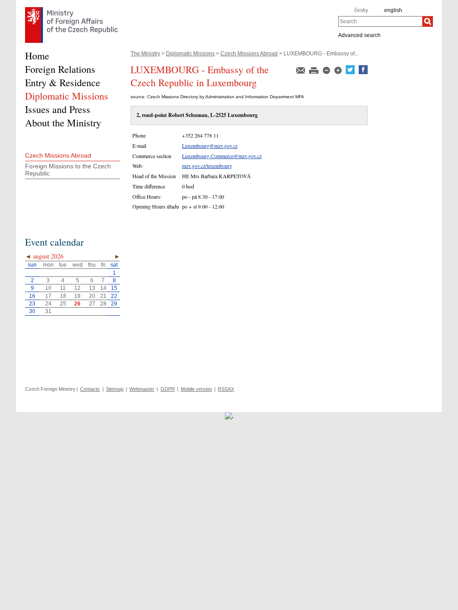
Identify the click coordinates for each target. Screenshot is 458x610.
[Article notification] (301, 72)
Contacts (90, 389)
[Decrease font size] (326, 72)
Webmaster (141, 389)
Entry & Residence (62, 82)
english (393, 10)
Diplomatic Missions (190, 53)
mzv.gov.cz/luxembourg (207, 165)
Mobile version (196, 389)
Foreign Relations (60, 69)
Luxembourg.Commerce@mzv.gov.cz (222, 155)
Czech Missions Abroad (249, 53)
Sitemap (114, 389)
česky (361, 10)
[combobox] (380, 21)
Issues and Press (57, 109)
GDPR (168, 389)
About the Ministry (63, 122)
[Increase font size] (338, 72)
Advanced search (359, 35)
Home (37, 55)
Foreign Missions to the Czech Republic (68, 170)
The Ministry (145, 53)
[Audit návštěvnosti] (229, 415)
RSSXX (226, 389)
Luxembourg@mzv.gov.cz (209, 145)
